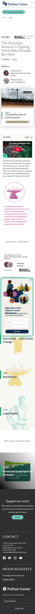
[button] (17, 310)
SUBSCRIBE (17, 331)
